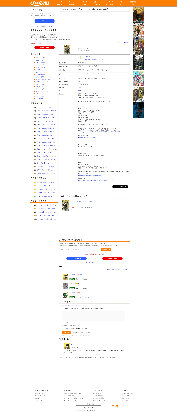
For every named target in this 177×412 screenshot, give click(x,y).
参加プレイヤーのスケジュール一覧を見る (118, 269)
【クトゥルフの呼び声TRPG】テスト (47, 156)
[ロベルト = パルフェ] (82, 297)
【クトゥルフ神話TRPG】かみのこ (46, 145)
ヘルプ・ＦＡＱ (40, 96)
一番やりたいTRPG (98, 395)
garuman (86, 56)
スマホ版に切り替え (88, 404)
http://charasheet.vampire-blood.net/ (87, 137)
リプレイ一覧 (39, 60)
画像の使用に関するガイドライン (73, 393)
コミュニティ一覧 (40, 62)
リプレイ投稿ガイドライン (71, 395)
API (37, 93)
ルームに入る (39, 86)
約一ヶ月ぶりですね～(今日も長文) (47, 182)
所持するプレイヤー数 (99, 400)
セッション (72, 4)
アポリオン (73, 292)
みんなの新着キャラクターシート (45, 77)
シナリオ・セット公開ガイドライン (73, 398)
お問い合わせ (39, 98)
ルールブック (109, 2)
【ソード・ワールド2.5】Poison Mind (47, 121)
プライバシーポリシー (41, 395)
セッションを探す (40, 57)
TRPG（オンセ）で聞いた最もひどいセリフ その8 (51, 219)
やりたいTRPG (97, 393)
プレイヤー (72, 2)
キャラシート (60, 4)
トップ (60, 2)
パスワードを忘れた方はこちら (44, 26)
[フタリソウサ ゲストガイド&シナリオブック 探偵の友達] (138, 94)
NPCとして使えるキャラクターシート (46, 79)
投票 (121, 2)
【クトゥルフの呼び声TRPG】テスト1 (47, 159)
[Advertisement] (79, 24)
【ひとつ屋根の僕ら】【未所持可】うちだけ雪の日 (51, 117)
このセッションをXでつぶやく (121, 186)
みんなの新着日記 (40, 74)
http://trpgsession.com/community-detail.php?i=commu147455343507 (95, 180)
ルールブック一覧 (40, 67)
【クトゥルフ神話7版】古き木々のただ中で (49, 135)
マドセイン (73, 274)
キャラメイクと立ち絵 (43, 185)
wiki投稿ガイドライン (70, 400)
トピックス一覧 (40, 65)
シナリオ (84, 2)
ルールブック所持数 (98, 398)
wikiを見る (39, 69)
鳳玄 (72, 283)
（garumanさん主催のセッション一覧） (94, 59)
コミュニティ (109, 4)
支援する (133, 2)
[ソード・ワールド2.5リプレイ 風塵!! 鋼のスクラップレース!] (138, 47)
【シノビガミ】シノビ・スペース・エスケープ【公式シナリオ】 (55, 163)
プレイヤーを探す (40, 84)
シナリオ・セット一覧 (42, 81)
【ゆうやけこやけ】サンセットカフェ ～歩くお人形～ (52, 170)
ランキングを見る (40, 89)
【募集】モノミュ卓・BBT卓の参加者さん (49, 193)
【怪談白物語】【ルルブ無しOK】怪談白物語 (49, 173)
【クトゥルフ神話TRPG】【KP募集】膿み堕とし (50, 142)
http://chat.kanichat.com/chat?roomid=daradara (89, 175)
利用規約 (37, 398)
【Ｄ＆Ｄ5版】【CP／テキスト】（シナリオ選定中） (51, 107)
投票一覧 (38, 72)
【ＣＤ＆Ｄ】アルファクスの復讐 (46, 111)
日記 (121, 4)
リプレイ (96, 2)
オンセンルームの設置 (42, 91)
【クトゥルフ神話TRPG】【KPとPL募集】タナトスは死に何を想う (55, 152)
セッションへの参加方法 (122, 42)
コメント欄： (84, 308)
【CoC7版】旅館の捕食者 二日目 (47, 196)
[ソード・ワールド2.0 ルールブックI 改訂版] (67, 49)
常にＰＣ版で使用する (89, 407)
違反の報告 (125, 400)
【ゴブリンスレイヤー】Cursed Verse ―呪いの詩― (50, 149)
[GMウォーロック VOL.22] (138, 78)
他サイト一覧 (126, 398)
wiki (133, 4)
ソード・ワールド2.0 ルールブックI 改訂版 (82, 201)
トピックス (96, 4)
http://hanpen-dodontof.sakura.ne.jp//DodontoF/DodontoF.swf (91, 73)
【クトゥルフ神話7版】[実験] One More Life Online (51, 114)
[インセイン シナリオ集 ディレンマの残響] (138, 62)
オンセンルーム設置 (127, 393)
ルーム (84, 4)
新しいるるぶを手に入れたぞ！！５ (46, 215)
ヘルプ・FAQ (38, 400)
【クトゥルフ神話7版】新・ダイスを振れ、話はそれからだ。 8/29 (55, 205)
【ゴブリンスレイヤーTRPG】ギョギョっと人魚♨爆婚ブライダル (55, 124)
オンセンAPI (125, 395)
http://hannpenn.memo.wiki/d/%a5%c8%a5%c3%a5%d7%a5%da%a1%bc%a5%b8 (99, 132)
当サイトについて (40, 393)
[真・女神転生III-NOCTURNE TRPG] (138, 110)
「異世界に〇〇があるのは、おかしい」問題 (50, 189)
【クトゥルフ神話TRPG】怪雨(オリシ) (47, 128)
